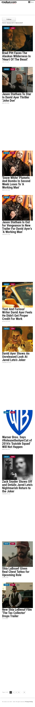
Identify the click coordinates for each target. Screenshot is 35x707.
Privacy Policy (29, 701)
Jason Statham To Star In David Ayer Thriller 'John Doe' (16, 97)
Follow (9, 19)
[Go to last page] (24, 692)
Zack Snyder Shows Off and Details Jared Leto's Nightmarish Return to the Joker (17, 486)
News (12, 28)
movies (6, 28)
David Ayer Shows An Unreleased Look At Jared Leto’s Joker (15, 357)
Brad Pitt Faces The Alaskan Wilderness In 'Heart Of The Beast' (16, 56)
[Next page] (19, 692)
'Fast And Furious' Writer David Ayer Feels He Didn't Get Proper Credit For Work (17, 314)
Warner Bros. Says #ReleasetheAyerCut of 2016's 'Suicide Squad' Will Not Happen (17, 442)
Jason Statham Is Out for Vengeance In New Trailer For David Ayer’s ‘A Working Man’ (17, 227)
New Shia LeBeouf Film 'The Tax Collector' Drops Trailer (17, 613)
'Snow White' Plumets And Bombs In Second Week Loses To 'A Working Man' (16, 182)
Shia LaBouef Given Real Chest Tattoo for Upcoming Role (15, 572)
